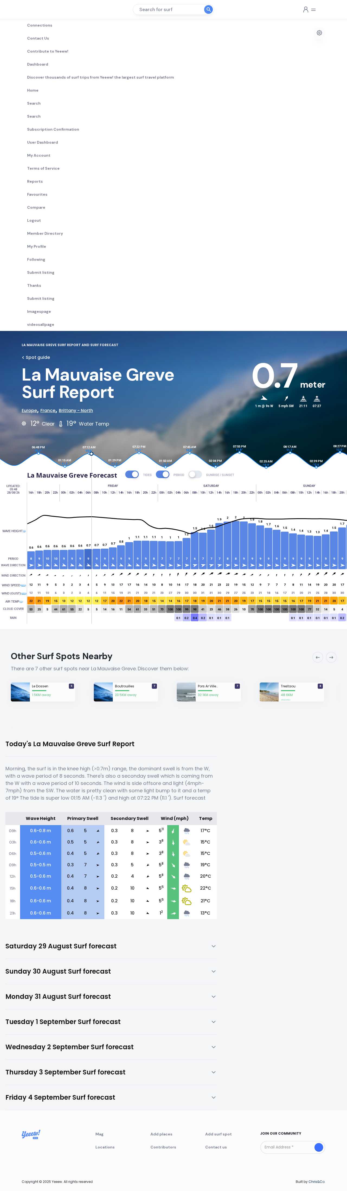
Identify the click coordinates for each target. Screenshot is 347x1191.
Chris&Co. (317, 1181)
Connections (39, 25)
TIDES (147, 475)
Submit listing (40, 272)
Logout (34, 220)
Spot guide (38, 357)
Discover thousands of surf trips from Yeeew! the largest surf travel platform (100, 77)
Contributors (163, 1147)
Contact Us (38, 38)
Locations (105, 1147)
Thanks (34, 285)
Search (34, 103)
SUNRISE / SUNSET (220, 475)
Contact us (216, 1147)
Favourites (37, 194)
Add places (161, 1134)
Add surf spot (218, 1134)
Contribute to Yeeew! (47, 51)
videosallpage (40, 324)
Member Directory (45, 233)
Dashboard (37, 64)
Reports (35, 181)
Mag (99, 1134)
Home (32, 90)
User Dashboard (42, 142)
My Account (38, 155)
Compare (36, 207)
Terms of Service (43, 168)
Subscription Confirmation (53, 129)
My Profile (36, 246)
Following (36, 259)
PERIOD (179, 475)
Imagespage (39, 311)
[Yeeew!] (41, 9)
